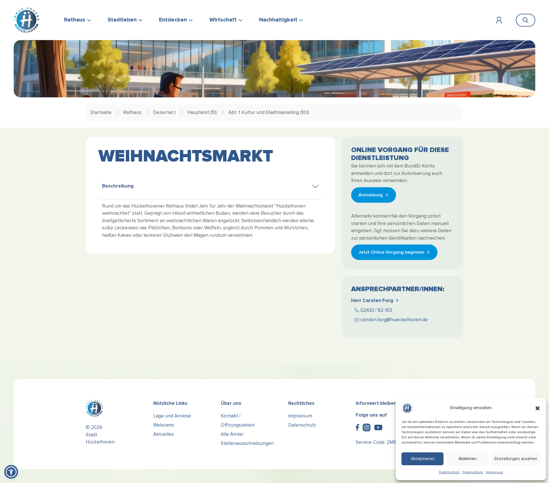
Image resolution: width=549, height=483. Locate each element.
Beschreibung (118, 186)
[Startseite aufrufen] (26, 20)
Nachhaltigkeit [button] (278, 19)
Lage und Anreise (172, 416)
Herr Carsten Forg (372, 300)
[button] (537, 408)
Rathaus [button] (74, 19)
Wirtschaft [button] (223, 19)
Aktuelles (163, 434)
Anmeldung (371, 195)
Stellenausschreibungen (247, 443)
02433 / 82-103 (376, 310)
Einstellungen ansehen (515, 458)
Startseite (101, 112)
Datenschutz (449, 472)
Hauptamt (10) (202, 112)
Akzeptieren (422, 458)
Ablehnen (467, 458)
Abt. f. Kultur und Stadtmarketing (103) (268, 112)
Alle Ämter (232, 434)
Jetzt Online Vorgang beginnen (391, 252)
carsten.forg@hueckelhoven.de (394, 320)
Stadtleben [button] (122, 19)
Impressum (494, 472)
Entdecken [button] (173, 19)
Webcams (163, 425)
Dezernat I (164, 112)
